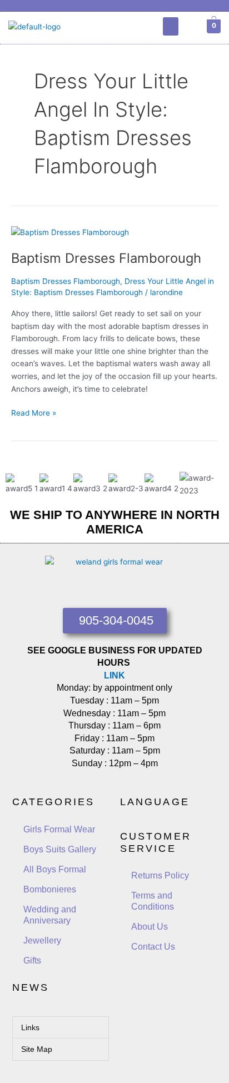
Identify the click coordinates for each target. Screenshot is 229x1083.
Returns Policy (160, 875)
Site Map (36, 1049)
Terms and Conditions (152, 901)
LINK (114, 675)
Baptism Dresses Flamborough (106, 258)
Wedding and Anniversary (49, 915)
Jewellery (42, 940)
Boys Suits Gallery (59, 849)
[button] (170, 26)
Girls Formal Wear (59, 829)
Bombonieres (49, 889)
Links (30, 1027)
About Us (149, 926)
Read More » (33, 412)
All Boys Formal (54, 869)
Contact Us (153, 946)
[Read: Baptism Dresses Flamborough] (70, 231)
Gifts (32, 960)
